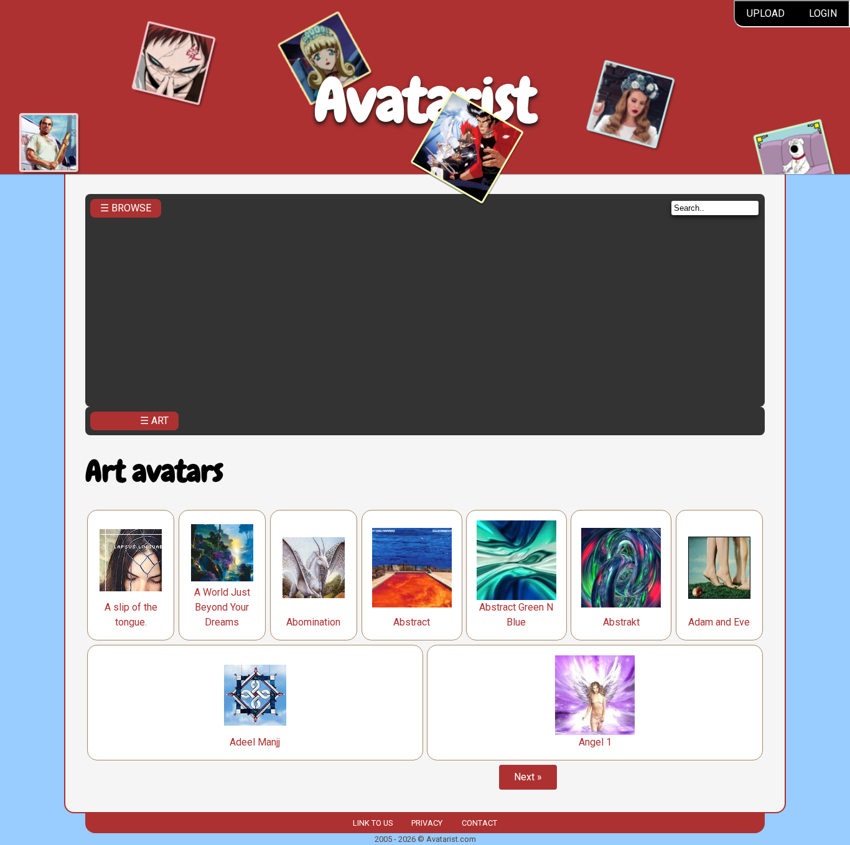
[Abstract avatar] (412, 567)
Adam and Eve (719, 622)
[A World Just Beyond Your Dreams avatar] (222, 552)
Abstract (411, 622)
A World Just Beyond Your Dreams (222, 607)
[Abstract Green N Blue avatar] (516, 560)
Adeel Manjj (255, 742)
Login (823, 13)
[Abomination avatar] (314, 567)
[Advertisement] (425, 308)
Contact (479, 823)
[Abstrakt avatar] (621, 567)
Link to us (373, 823)
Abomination (313, 622)
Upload (766, 13)
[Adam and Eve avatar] (719, 568)
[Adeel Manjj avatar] (255, 695)
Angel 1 (595, 742)
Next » (528, 777)
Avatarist (425, 100)
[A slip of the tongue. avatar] (131, 560)
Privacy (426, 823)
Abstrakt (621, 622)
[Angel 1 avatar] (595, 695)
